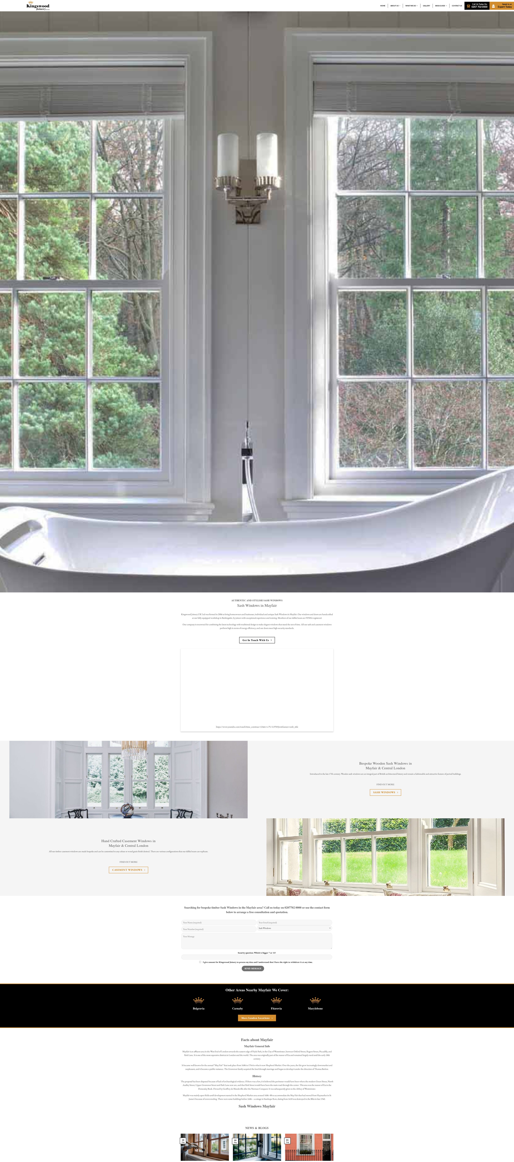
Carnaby (237, 1008)
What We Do (410, 6)
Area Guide (440, 6)
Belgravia (199, 1008)
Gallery (426, 6)
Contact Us (457, 6)
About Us (394, 6)
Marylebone (315, 1008)
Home (382, 6)
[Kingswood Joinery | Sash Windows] (38, 5)
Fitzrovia (276, 1008)
